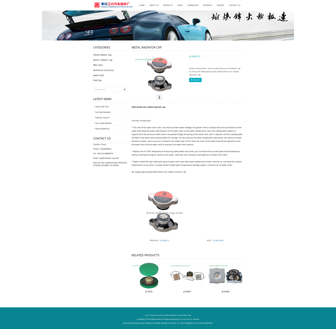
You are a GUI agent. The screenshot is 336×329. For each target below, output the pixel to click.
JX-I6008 (225, 291)
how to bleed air (102, 128)
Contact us (234, 5)
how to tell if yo (102, 106)
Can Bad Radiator (103, 112)
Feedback (207, 5)
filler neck (98, 65)
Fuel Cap (97, 80)
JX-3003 (148, 291)
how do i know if (102, 117)
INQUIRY (196, 80)
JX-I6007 (187, 291)
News (180, 5)
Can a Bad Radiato (103, 123)
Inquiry (220, 5)
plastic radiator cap (102, 59)
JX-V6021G (164, 240)
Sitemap (196, 319)
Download (193, 5)
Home (142, 5)
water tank (98, 75)
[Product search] (125, 89)
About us (154, 5)
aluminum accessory (103, 70)
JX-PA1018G (218, 240)
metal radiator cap (102, 54)
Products (168, 5)
